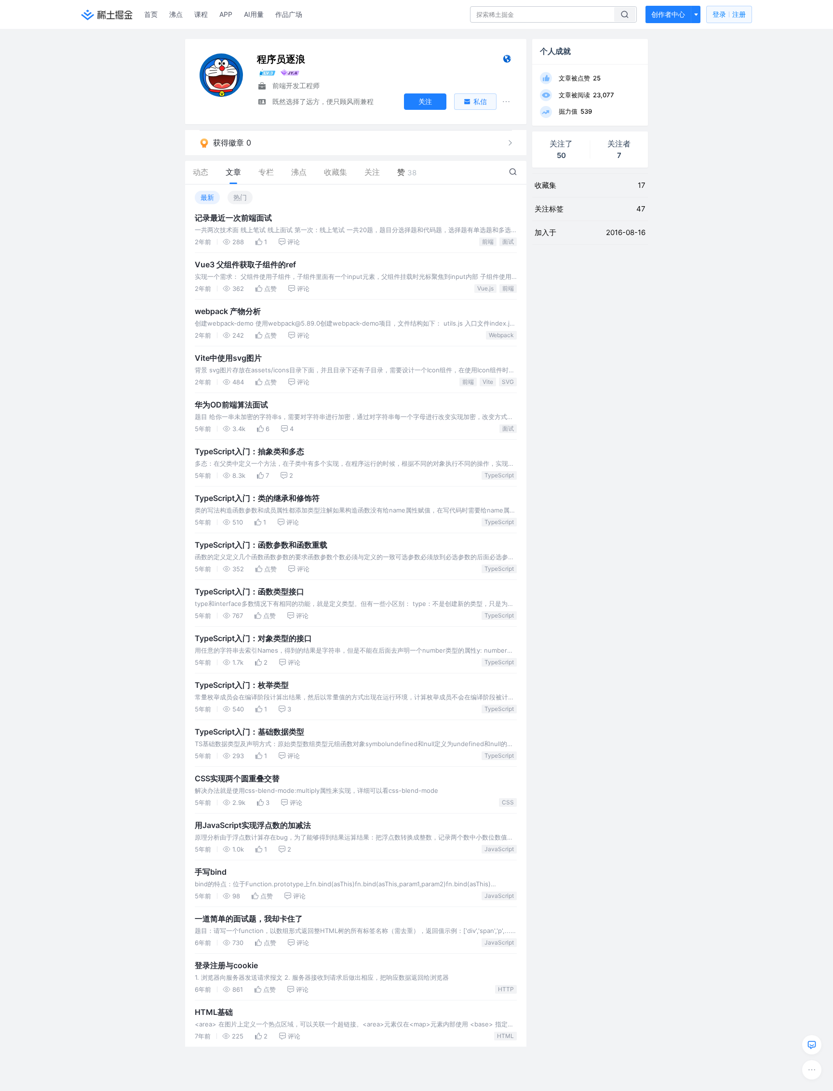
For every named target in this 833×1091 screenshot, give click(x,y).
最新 (207, 197)
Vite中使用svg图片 (228, 358)
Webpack (501, 335)
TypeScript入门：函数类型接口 (249, 591)
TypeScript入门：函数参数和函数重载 (261, 545)
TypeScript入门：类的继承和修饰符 (257, 498)
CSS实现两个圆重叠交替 (237, 778)
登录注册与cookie (226, 965)
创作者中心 (668, 14)
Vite (488, 381)
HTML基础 (214, 1012)
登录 (729, 14)
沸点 (176, 14)
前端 (488, 241)
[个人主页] (507, 61)
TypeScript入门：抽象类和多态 (249, 451)
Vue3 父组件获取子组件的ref (245, 264)
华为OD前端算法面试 (231, 404)
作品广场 (288, 14)
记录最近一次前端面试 (233, 218)
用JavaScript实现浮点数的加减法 (253, 825)
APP (225, 14)
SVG (508, 381)
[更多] (811, 1069)
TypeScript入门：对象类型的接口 (253, 638)
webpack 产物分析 (228, 311)
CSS (508, 802)
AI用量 (254, 14)
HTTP (506, 989)
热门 (240, 197)
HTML (505, 1035)
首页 (151, 14)
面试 (508, 241)
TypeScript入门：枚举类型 (242, 685)
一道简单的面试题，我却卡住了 (249, 918)
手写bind (211, 872)
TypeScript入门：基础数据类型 (249, 731)
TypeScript (499, 475)
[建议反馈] (811, 1044)
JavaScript (499, 849)
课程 (201, 14)
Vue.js (485, 288)
